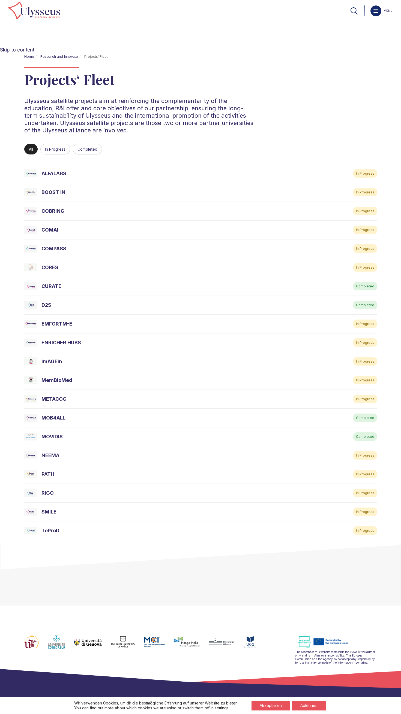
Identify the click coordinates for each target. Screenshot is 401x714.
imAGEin (51, 361)
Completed (87, 149)
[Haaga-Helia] (191, 645)
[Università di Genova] (92, 645)
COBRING (52, 211)
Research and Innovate (59, 56)
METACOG (54, 399)
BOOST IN (53, 192)
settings (222, 708)
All (31, 149)
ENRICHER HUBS (61, 342)
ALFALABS (53, 173)
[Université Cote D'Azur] (61, 645)
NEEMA (50, 455)
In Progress (55, 149)
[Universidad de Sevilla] (36, 645)
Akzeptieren (271, 705)
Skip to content (17, 50)
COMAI (49, 230)
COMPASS (53, 248)
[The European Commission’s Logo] (327, 647)
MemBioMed (56, 380)
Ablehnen (309, 705)
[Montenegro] (254, 645)
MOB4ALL (53, 418)
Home (29, 56)
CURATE (51, 286)
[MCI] (159, 645)
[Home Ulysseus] (34, 11)
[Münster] (225, 645)
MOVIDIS (52, 436)
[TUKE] (127, 645)
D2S (46, 305)
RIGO (47, 493)
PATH (47, 474)
